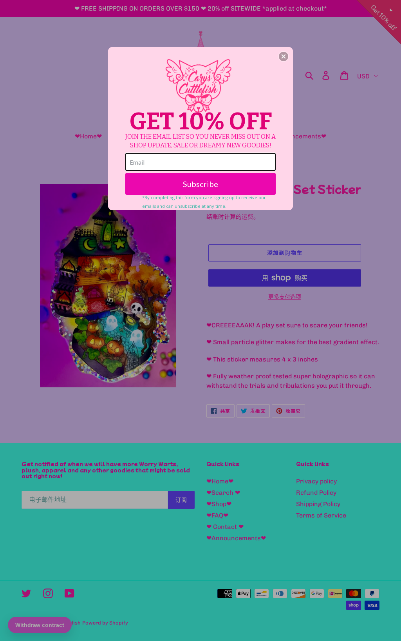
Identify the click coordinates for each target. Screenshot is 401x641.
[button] (283, 56)
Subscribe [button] (200, 184)
